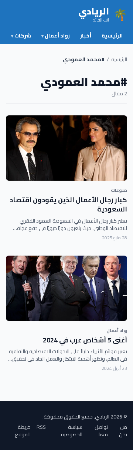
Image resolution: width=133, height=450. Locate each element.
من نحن (123, 430)
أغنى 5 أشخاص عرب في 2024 (85, 340)
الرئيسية (112, 35)
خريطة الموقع (23, 430)
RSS (41, 427)
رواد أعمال (55, 35)
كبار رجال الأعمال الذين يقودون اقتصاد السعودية (68, 204)
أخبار (85, 35)
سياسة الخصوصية (71, 430)
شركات (21, 35)
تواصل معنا (101, 430)
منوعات (119, 190)
